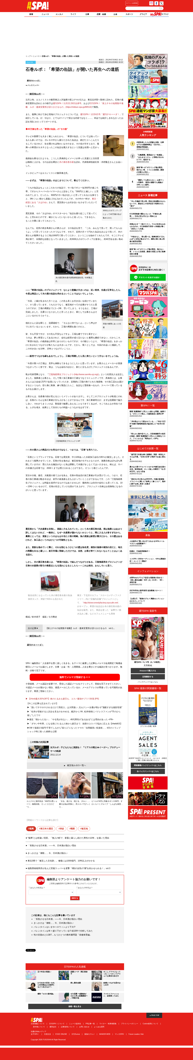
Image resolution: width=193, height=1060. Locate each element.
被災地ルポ (35, 94)
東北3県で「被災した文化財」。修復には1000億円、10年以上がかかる (61, 861)
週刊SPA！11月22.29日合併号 (67, 103)
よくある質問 (99, 1027)
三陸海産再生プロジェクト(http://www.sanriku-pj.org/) (74, 374)
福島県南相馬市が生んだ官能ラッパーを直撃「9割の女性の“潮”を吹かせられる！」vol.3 (69, 868)
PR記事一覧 (90, 1024)
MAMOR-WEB (105, 1034)
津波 (62, 829)
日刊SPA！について (57, 1024)
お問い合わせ (84, 1027)
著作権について (39, 1027)
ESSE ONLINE (61, 1034)
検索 (160, 8)
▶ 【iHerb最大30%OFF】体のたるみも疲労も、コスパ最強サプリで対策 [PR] (62, 699)
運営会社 (53, 1027)
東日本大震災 (46, 829)
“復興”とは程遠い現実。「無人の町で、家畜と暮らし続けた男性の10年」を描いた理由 (68, 838)
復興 (32, 829)
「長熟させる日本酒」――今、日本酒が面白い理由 (52, 845)
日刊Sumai (76, 1034)
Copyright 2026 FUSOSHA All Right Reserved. (48, 1040)
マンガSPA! (119, 1034)
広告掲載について (38, 1024)
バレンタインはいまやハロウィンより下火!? (54, 927)
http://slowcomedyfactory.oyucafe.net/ (101, 603)
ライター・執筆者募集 (108, 1024)
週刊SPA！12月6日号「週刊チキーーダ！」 (101, 114)
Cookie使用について (151, 1024)
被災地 (85, 829)
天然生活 (47, 1034)
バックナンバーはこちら (148, 682)
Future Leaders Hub (136, 1034)
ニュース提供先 (75, 1024)
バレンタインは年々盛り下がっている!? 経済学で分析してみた (63, 931)
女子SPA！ (35, 1034)
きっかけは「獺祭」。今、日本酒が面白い (48, 853)
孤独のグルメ (89, 1034)
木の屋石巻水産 (66, 162)
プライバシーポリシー (130, 1024)
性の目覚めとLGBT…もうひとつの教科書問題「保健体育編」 (63, 935)
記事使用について (68, 1027)
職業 (73, 829)
